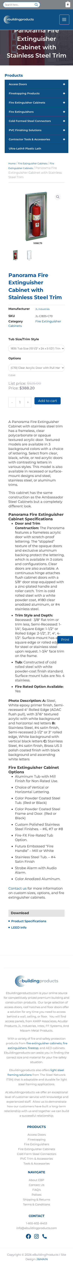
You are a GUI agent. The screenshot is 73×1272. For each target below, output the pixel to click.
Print (65, 640)
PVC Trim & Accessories (36, 1158)
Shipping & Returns (36, 1199)
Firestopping (36, 1139)
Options (14, 358)
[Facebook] (28, 1236)
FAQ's (36, 1190)
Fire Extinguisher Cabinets (37, 102)
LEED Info (18, 927)
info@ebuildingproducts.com (36, 1228)
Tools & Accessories (36, 1163)
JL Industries (42, 309)
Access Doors (37, 84)
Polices (36, 1194)
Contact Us (36, 1185)
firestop (33, 1048)
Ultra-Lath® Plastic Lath (25, 148)
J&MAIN (42, 1259)
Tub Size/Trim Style (23, 339)
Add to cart (47, 401)
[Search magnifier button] (36, 4)
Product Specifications (28, 921)
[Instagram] (36, 1236)
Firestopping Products (37, 93)
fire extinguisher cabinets (44, 1043)
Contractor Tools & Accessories (37, 139)
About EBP (36, 1180)
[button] (57, 197)
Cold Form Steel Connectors (36, 1154)
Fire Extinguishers (37, 112)
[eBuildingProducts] (19, 20)
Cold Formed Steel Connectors (37, 121)
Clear (11, 375)
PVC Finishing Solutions (37, 130)
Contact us (17, 888)
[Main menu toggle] (64, 20)
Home (12, 163)
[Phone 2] (44, 1236)
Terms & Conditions (36, 1204)
